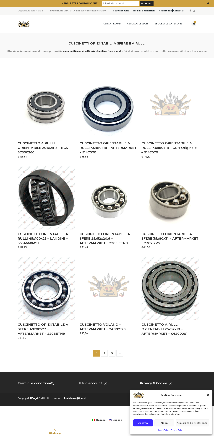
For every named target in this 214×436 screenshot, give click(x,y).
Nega (164, 422)
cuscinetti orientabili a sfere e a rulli (99, 51)
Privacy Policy (177, 430)
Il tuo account (121, 10)
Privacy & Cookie (153, 383)
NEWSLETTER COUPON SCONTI (80, 3)
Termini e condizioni (144, 10)
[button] (207, 395)
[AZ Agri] (24, 24)
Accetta (143, 422)
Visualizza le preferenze (192, 422)
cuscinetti (69, 51)
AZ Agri (34, 398)
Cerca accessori (137, 23)
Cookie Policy (163, 430)
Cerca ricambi (112, 23)
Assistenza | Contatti (171, 10)
